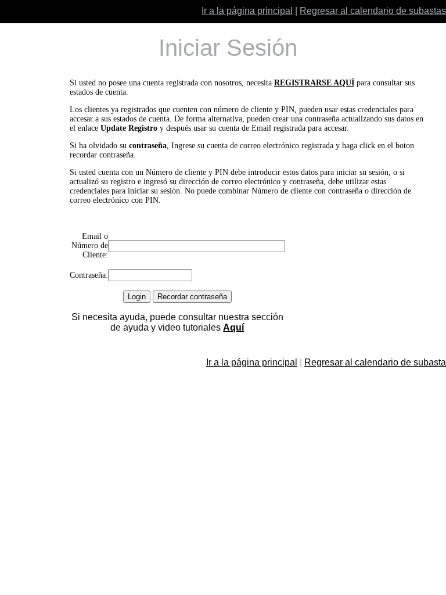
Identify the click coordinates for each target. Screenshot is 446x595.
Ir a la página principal (247, 11)
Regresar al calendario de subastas (373, 11)
